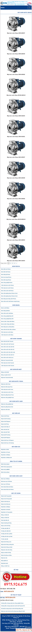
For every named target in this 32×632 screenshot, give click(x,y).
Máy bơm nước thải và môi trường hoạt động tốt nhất (13, 611)
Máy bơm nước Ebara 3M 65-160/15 (16, 260)
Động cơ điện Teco (5, 565)
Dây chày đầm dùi (5, 520)
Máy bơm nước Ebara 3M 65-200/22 (16, 198)
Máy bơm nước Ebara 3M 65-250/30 (16, 178)
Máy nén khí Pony (5, 424)
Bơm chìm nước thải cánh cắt (7, 349)
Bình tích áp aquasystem (6, 466)
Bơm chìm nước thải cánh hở (7, 354)
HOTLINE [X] (28, 627)
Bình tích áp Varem (5, 464)
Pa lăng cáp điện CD (5, 528)
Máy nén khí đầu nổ (5, 426)
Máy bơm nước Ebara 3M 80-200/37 (16, 33)
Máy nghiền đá (4, 560)
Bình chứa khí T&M (5, 432)
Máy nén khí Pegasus (5, 421)
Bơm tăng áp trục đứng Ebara (7, 326)
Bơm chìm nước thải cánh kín (7, 346)
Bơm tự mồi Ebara (5, 307)
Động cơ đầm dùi (5, 514)
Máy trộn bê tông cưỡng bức (7, 544)
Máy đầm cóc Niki (5, 449)
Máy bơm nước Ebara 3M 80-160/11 (16, 136)
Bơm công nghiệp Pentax (6, 282)
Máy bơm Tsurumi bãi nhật (7, 360)
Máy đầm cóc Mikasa (5, 454)
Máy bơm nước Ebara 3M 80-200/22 (16, 74)
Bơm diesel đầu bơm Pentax (7, 489)
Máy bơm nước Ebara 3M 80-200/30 (16, 53)
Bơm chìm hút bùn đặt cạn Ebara (8, 329)
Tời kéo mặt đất (4, 539)
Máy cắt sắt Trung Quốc (6, 496)
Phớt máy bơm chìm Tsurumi (7, 362)
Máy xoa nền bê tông (5, 525)
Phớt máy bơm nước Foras (7, 389)
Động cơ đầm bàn (5, 517)
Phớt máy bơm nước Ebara (7, 332)
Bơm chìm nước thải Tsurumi (7, 344)
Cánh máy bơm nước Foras (7, 392)
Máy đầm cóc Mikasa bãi (6, 457)
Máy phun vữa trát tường (6, 549)
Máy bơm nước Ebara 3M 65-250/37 (16, 157)
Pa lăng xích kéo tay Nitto (6, 533)
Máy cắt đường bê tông (6, 522)
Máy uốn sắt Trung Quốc (6, 498)
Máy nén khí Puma (5, 416)
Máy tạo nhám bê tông (6, 552)
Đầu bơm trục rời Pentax (6, 481)
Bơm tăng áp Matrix (5, 310)
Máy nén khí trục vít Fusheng (7, 442)
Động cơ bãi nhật (5, 372)
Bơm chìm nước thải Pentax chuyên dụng (10, 301)
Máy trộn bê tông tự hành (6, 547)
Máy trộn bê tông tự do (6, 541)
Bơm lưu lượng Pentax (6, 277)
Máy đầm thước (4, 563)
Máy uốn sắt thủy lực (5, 504)
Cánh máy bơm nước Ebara (7, 334)
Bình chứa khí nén (5, 429)
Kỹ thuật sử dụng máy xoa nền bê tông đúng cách (12, 608)
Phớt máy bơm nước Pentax (7, 287)
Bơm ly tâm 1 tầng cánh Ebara (7, 321)
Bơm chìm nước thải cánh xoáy (8, 352)
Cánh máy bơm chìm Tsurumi (7, 365)
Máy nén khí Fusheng (6, 418)
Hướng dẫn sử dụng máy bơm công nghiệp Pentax (12, 603)
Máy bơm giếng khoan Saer (7, 406)
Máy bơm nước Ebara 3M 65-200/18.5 (16, 219)
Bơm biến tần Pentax (5, 271)
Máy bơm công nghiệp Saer (7, 404)
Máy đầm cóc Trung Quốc (6, 512)
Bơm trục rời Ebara (5, 478)
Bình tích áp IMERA (5, 469)
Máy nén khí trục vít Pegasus (7, 440)
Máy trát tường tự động (6, 555)
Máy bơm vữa (4, 557)
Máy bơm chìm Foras (5, 384)
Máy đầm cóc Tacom (5, 452)
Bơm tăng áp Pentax (5, 274)
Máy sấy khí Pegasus (5, 437)
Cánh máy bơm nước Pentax (7, 285)
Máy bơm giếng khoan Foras (7, 394)
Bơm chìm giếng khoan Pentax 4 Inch (9, 293)
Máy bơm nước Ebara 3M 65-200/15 (16, 240)
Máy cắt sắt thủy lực (5, 501)
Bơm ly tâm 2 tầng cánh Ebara (7, 324)
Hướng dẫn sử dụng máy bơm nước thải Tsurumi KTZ (13, 605)
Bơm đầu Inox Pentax (6, 269)
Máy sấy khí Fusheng (5, 434)
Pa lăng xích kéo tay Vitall (6, 536)
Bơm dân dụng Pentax (6, 279)
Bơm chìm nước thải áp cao (7, 357)
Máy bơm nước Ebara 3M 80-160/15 (16, 115)
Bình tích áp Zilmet (5, 472)
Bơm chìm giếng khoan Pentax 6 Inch (9, 296)
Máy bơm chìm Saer (5, 409)
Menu (3, 7)
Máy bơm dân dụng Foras (6, 386)
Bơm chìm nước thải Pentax (7, 290)
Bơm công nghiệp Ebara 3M (7, 318)
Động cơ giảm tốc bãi (6, 374)
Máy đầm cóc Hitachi (5, 509)
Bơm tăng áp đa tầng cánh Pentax (8, 298)
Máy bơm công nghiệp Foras (7, 397)
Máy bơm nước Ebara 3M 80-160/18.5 (16, 95)
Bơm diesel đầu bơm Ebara (7, 486)
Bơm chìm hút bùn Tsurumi (7, 341)
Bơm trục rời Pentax (5, 484)
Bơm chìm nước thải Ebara (7, 313)
